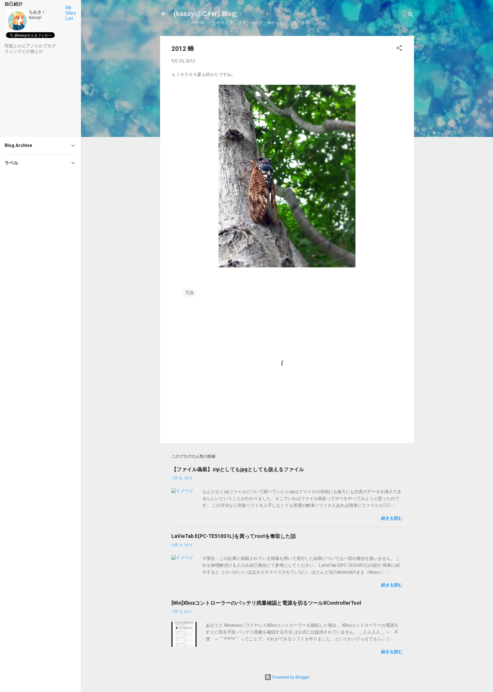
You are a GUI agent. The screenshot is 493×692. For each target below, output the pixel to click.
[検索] (410, 15)
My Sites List (70, 13)
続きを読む (392, 518)
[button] (399, 49)
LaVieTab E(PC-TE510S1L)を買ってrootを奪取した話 (233, 536)
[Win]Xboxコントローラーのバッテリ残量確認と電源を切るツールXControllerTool (266, 603)
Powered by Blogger (290, 677)
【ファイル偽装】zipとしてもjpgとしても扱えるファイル (237, 469)
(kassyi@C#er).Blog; (206, 14)
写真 (189, 292)
